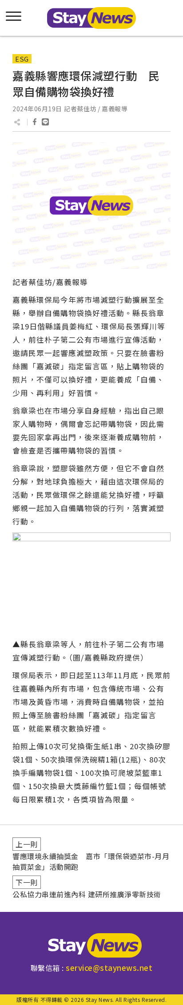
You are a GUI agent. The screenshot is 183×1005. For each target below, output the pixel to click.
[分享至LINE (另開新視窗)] (45, 121)
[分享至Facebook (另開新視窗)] (34, 121)
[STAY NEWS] (91, 18)
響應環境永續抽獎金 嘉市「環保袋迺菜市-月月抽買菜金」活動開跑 (90, 861)
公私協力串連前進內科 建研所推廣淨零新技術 (86, 894)
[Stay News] (91, 945)
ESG (22, 58)
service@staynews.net (109, 967)
